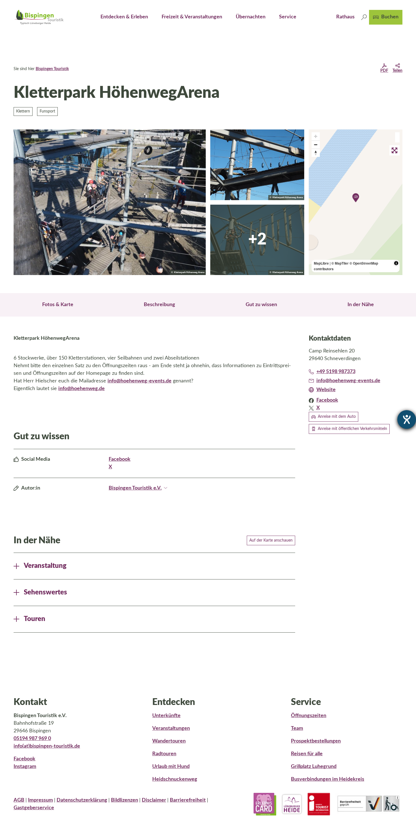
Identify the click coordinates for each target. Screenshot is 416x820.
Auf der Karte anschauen (271, 540)
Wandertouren (169, 741)
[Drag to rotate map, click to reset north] (316, 153)
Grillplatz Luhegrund (313, 766)
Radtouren (164, 753)
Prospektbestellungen (316, 741)
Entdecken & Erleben (124, 17)
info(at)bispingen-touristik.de (47, 746)
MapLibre (321, 263)
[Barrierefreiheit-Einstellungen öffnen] (406, 419)
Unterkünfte (166, 715)
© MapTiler (340, 263)
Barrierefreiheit (188, 800)
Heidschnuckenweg (174, 779)
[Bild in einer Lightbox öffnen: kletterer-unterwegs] (110, 202)
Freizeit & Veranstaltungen (192, 17)
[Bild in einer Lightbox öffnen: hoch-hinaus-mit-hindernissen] (257, 164)
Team (297, 728)
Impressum (40, 800)
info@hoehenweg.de (81, 388)
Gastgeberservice (34, 807)
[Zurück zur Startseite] (39, 17)
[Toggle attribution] (396, 263)
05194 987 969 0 (32, 738)
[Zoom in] (316, 136)
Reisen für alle (307, 753)
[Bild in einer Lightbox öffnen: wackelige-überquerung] (257, 240)
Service (287, 17)
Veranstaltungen (171, 728)
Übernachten (250, 17)
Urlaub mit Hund (171, 766)
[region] (356, 202)
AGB (19, 800)
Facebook (119, 459)
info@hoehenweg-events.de (139, 381)
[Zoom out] (316, 144)
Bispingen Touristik (52, 69)
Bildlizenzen (124, 800)
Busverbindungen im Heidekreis (327, 779)
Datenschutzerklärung (82, 800)
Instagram (25, 766)
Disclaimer (154, 800)
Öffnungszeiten (308, 715)
